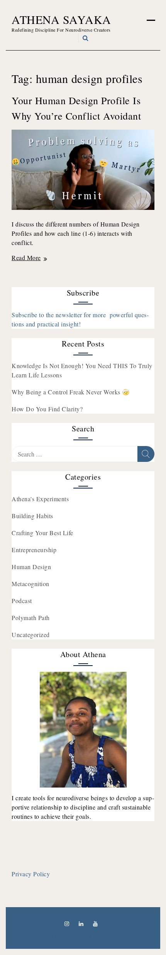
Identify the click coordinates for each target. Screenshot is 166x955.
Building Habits (32, 516)
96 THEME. (96, 936)
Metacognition (30, 584)
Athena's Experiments (40, 499)
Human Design (31, 567)
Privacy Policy (31, 874)
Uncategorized (31, 634)
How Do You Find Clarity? (47, 409)
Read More (26, 258)
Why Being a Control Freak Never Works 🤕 (71, 392)
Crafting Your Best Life (42, 533)
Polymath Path (31, 618)
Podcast (22, 601)
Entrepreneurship (34, 550)
